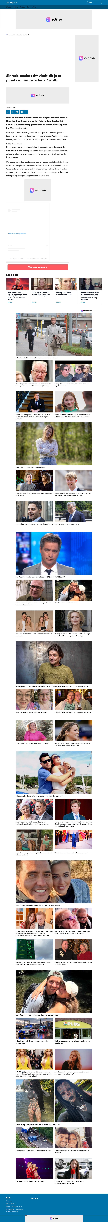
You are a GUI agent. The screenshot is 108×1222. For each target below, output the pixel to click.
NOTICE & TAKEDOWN (14, 1207)
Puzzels (22, 7)
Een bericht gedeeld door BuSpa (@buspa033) (19, 258)
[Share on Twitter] (17, 112)
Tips (28, 7)
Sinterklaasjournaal (18, 128)
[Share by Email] (22, 112)
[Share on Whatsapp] (8, 112)
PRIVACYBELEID (11, 1204)
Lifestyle (8, 7)
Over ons (9, 1201)
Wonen (34, 7)
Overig (15, 7)
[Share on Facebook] (13, 112)
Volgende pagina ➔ (37, 267)
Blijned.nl (13, 3)
